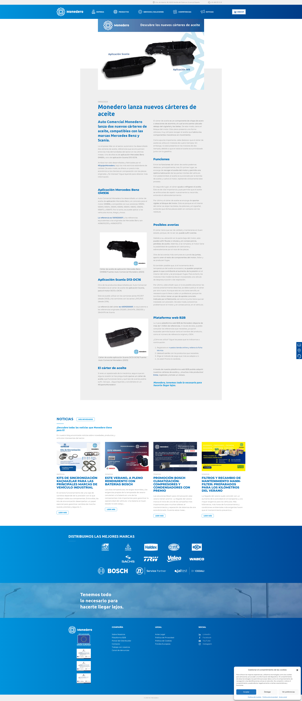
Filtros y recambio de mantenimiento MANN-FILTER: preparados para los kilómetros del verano (221, 484)
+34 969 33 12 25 (216, 2)
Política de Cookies (254, 697)
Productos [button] (124, 12)
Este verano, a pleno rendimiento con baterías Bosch (124, 481)
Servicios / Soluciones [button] (153, 12)
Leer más (63, 512)
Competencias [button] (184, 12)
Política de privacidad (270, 697)
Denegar (267, 692)
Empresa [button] (100, 12)
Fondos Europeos (162, 644)
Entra (155, 375)
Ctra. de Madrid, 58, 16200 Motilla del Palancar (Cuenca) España (177, 2)
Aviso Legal (283, 697)
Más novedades (85, 419)
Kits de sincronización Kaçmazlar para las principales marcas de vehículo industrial (77, 482)
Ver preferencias (288, 692)
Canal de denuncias (120, 650)
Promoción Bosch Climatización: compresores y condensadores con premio (171, 484)
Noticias (210, 12)
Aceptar (246, 692)
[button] (297, 670)
